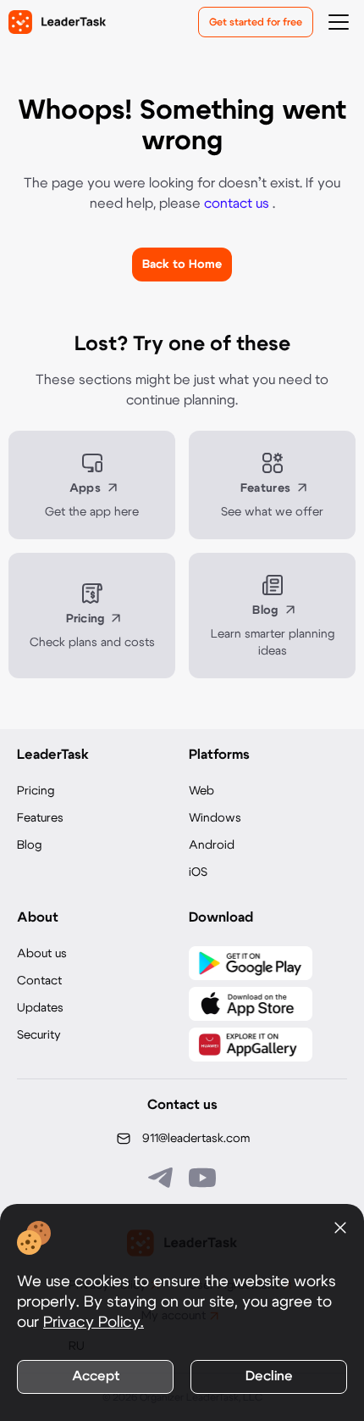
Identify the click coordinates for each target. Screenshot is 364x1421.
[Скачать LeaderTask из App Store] (250, 1004)
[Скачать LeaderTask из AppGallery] (250, 1045)
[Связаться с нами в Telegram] (161, 1177)
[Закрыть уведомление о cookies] (340, 1228)
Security (39, 1035)
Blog (29, 845)
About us (42, 954)
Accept (95, 1376)
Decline (269, 1376)
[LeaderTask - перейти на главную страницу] (57, 22)
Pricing (35, 791)
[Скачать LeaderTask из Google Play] (250, 963)
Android (211, 845)
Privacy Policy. (93, 1322)
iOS (198, 872)
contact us (238, 203)
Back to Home (182, 264)
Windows (215, 818)
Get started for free (255, 22)
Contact (39, 981)
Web (201, 791)
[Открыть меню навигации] (339, 22)
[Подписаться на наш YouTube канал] (202, 1177)
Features (40, 818)
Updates (40, 1008)
